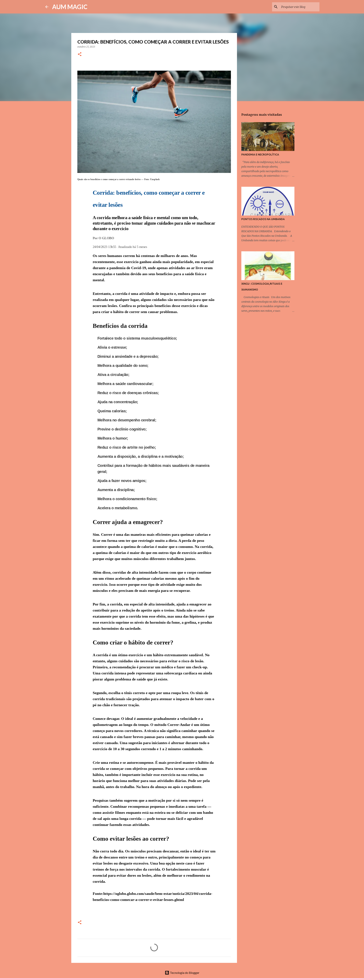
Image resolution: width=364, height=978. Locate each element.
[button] (79, 54)
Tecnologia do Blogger (184, 972)
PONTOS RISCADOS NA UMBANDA (263, 219)
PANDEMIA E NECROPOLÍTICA (260, 154)
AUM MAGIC (69, 6)
